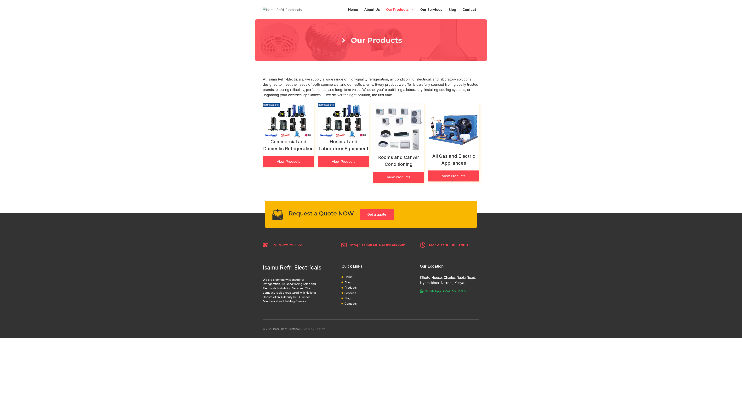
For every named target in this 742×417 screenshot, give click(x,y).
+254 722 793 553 (287, 245)
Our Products (397, 10)
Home (353, 10)
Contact (469, 10)
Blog (452, 10)
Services (350, 293)
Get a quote (376, 214)
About (348, 282)
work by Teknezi (314, 329)
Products (351, 287)
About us (372, 10)
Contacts (351, 303)
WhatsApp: (433, 291)
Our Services (431, 10)
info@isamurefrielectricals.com (377, 245)
